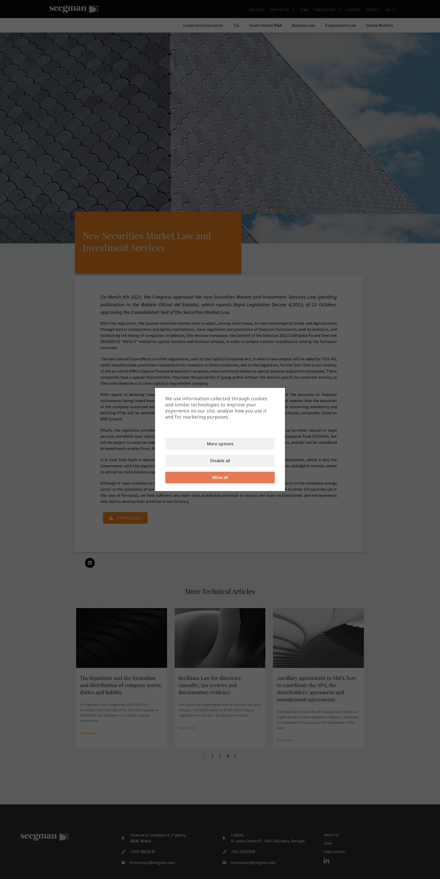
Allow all (220, 477)
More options (220, 444)
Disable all (220, 461)
